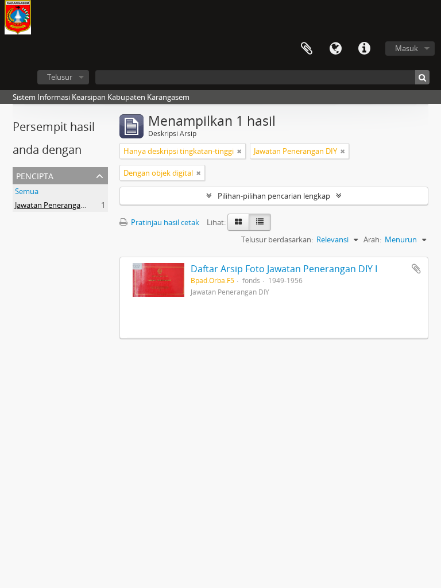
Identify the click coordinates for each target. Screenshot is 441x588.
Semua (26, 191)
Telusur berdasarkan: (277, 239)
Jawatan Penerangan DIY (56, 205)
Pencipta (34, 175)
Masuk (406, 48)
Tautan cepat (364, 48)
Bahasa (335, 48)
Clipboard (306, 48)
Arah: (372, 239)
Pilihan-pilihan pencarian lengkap (274, 196)
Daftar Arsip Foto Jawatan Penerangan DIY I (284, 268)
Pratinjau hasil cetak (164, 222)
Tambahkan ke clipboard (416, 268)
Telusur (59, 77)
